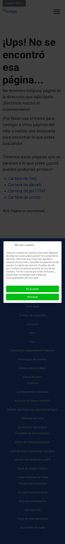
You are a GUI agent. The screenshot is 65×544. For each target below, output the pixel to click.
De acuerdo (32, 289)
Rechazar (32, 297)
